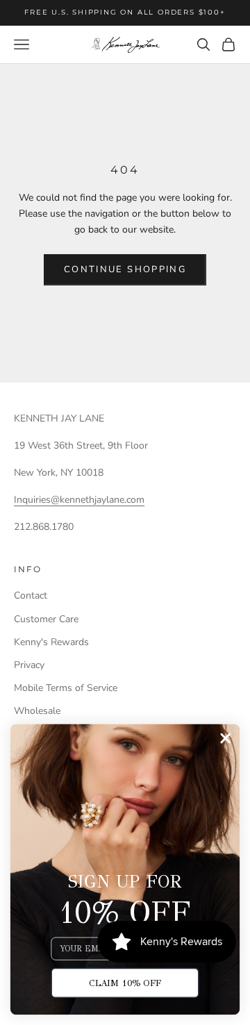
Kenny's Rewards (51, 642)
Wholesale (37, 710)
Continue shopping (125, 269)
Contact (30, 595)
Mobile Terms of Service (65, 687)
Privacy (29, 665)
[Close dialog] (225, 738)
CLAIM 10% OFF (125, 982)
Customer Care (46, 619)
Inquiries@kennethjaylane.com (79, 499)
